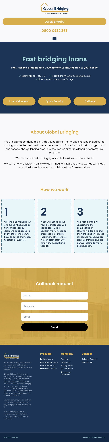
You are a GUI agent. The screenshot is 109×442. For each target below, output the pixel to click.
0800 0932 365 (55, 30)
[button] (54, 38)
